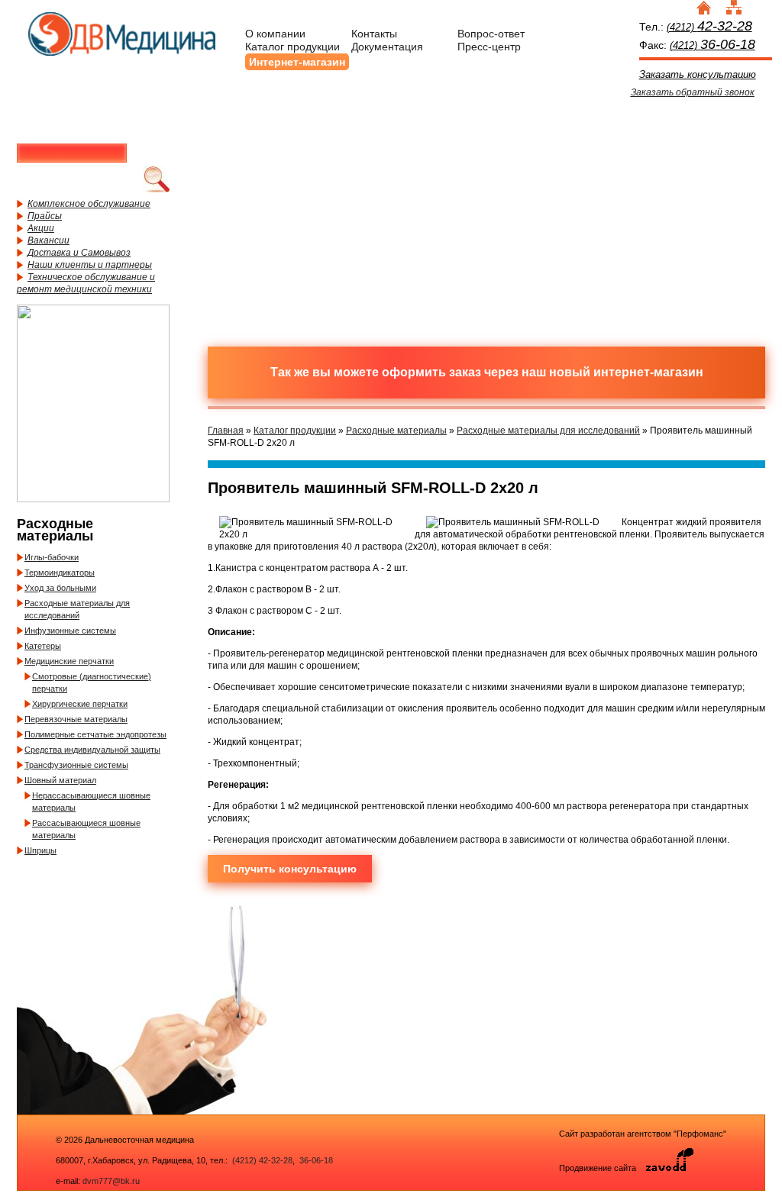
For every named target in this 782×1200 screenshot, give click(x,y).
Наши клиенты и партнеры (89, 265)
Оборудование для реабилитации (555, 269)
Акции (40, 228)
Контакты (374, 33)
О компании (275, 33)
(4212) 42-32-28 (262, 1160)
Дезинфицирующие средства (288, 269)
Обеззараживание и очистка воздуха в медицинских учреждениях (421, 269)
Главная (226, 430)
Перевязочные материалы (76, 719)
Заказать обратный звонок (693, 92)
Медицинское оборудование (288, 155)
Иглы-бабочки (51, 557)
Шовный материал (60, 780)
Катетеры (42, 645)
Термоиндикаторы (59, 572)
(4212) (709, 27)
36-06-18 (315, 1160)
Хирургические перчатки (80, 703)
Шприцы (40, 850)
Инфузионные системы (70, 630)
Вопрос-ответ (491, 33)
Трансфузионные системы (76, 764)
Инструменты (555, 155)
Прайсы (44, 216)
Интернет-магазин (297, 62)
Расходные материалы (421, 155)
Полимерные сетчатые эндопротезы (95, 734)
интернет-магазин (648, 372)
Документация (387, 46)
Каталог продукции (292, 46)
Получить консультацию (290, 869)
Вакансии (48, 240)
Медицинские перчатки (69, 661)
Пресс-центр (489, 46)
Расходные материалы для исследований (548, 430)
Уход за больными (60, 587)
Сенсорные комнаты (689, 155)
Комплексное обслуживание (88, 203)
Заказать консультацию (697, 74)
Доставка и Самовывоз (79, 252)
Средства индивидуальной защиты (92, 749)
